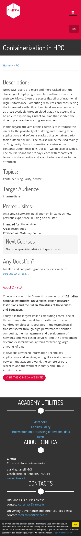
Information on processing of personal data (40, 432)
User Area (40, 422)
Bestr (40, 437)
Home (7, 65)
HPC (16, 65)
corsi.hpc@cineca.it (16, 273)
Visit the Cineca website (24, 377)
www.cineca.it (16, 478)
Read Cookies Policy (63, 532)
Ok (75, 524)
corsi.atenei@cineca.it (32, 515)
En (74, 28)
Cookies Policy (41, 427)
